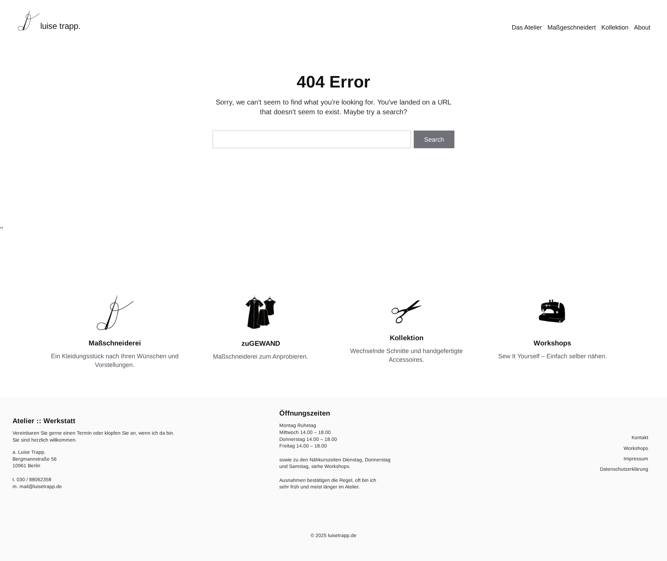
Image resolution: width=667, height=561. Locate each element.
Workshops (552, 343)
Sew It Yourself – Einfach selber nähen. (552, 356)
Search (434, 139)
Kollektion (406, 338)
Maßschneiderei (115, 343)
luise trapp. (60, 26)
